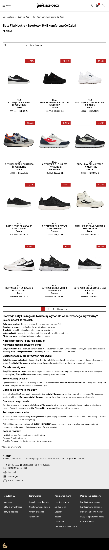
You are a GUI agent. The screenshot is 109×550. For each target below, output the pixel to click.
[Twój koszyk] (97, 5)
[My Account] (103, 5)
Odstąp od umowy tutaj (11, 447)
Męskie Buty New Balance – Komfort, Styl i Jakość (24, 435)
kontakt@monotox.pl (17, 467)
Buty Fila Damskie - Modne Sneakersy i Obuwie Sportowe (27, 441)
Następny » (62, 309)
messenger (13, 476)
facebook (12, 472)
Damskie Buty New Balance (14, 438)
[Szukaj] (91, 5)
